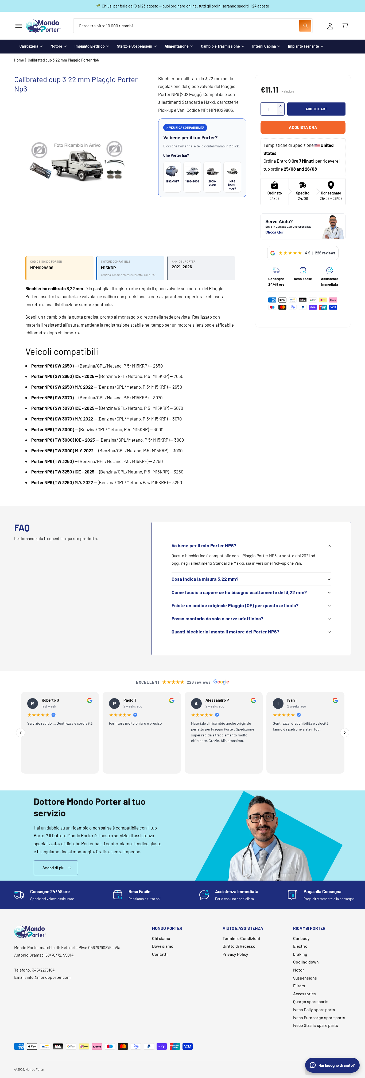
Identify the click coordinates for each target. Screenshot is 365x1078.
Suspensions (305, 977)
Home (19, 60)
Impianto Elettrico (90, 46)
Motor (298, 969)
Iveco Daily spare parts (314, 1009)
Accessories (304, 993)
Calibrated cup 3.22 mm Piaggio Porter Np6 (63, 60)
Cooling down (306, 961)
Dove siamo (162, 946)
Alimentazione (177, 46)
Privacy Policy (235, 954)
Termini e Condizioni (241, 938)
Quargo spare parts (310, 1001)
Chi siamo (161, 938)
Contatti (160, 954)
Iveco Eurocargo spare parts (319, 1017)
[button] (18, 25)
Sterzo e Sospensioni (134, 46)
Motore (56, 46)
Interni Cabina (264, 46)
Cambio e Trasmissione (220, 46)
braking (300, 954)
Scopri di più (53, 867)
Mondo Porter (34, 1069)
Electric (300, 946)
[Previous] (20, 732)
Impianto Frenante (303, 46)
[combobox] (192, 25)
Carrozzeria (29, 46)
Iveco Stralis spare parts (315, 1025)
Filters (299, 985)
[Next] (344, 732)
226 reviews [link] (325, 253)
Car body (301, 938)
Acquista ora (303, 127)
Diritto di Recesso (239, 946)
